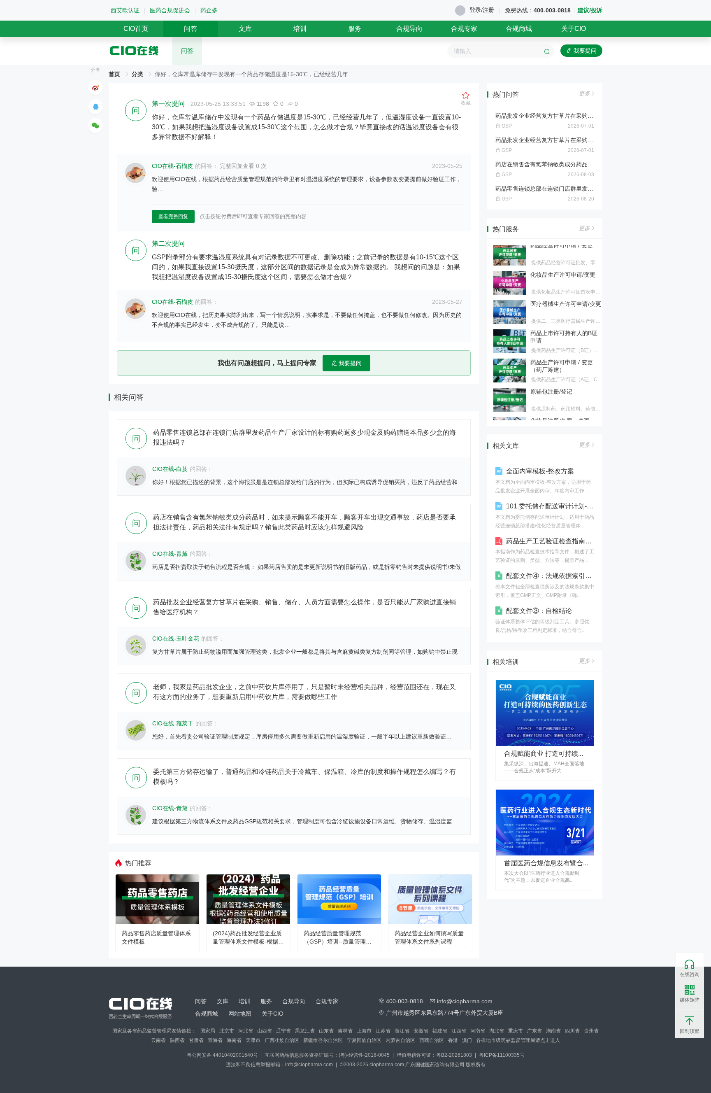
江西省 (458, 1031)
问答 (190, 28)
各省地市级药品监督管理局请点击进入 (518, 1040)
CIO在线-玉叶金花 (175, 638)
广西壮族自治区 (282, 1040)
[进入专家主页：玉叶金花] (135, 645)
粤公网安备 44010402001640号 (223, 1055)
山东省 (326, 1031)
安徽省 (421, 1031)
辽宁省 (283, 1031)
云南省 (158, 1040)
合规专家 (464, 28)
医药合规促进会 (170, 10)
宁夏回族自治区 (364, 1040)
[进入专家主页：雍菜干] (135, 730)
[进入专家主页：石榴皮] (135, 173)
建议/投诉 (590, 10)
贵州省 (591, 1031)
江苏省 (383, 1031)
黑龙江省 (305, 1031)
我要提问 (584, 50)
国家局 (207, 1031)
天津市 (253, 1040)
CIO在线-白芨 (170, 469)
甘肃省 (196, 1040)
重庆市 (515, 1031)
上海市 (364, 1031)
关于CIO (573, 28)
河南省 (477, 1031)
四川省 (572, 1031)
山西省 (264, 1031)
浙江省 (402, 1031)
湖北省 (496, 1031)
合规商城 (519, 28)
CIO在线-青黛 (170, 553)
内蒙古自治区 (400, 1040)
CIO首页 (135, 28)
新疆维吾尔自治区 (323, 1040)
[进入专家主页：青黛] (135, 560)
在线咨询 (689, 974)
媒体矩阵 (689, 1000)
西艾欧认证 (125, 10)
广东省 (534, 1031)
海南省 (234, 1040)
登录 (475, 10)
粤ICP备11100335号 (502, 1055)
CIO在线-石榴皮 (172, 166)
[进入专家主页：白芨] (135, 476)
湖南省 (553, 1031)
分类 (137, 74)
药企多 (209, 10)
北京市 (226, 1031)
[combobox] (500, 51)
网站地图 (239, 1013)
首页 (114, 74)
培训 (300, 28)
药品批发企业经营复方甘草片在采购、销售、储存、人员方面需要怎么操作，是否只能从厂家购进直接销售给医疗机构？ (544, 115)
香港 (453, 1040)
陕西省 (177, 1040)
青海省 (215, 1040)
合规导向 (409, 28)
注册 (488, 10)
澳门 (467, 1040)
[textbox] (500, 51)
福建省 (439, 1031)
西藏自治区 (431, 1040)
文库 (245, 28)
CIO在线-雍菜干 (172, 723)
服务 (354, 28)
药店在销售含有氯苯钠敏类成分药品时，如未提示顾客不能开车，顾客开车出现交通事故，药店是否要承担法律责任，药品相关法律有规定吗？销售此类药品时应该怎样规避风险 (544, 164)
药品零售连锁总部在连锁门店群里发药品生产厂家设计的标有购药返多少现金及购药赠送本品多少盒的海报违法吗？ (544, 188)
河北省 (245, 1031)
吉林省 (345, 1031)
